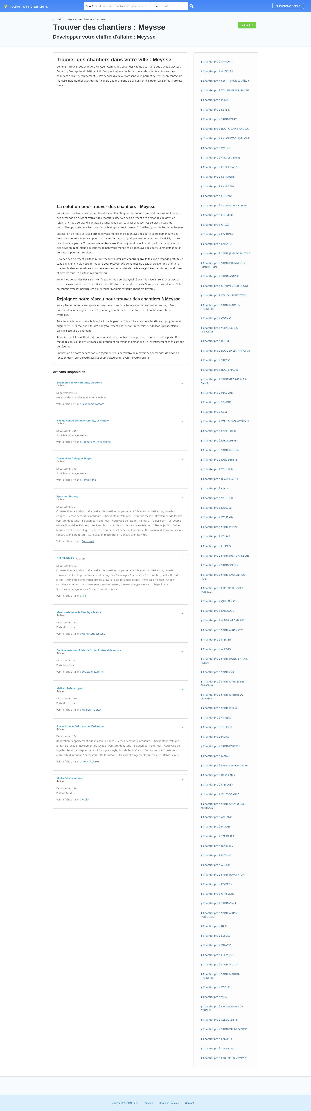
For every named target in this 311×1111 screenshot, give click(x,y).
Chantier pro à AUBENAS (218, 71)
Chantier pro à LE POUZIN (218, 176)
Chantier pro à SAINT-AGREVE (221, 276)
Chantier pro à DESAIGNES (219, 775)
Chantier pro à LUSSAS (216, 935)
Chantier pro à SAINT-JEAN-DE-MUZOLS (226, 253)
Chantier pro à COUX (215, 488)
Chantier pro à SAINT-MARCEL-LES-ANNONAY (223, 683)
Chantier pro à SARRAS (217, 360)
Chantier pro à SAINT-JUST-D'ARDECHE (226, 555)
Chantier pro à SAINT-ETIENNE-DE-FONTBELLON (223, 265)
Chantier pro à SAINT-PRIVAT (220, 526)
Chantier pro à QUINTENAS (219, 601)
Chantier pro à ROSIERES (218, 845)
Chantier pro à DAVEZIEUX (218, 186)
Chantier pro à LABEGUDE (218, 610)
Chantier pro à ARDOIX (216, 865)
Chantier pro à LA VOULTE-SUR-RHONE (226, 138)
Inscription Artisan (289, 5)
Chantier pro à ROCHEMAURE (220, 369)
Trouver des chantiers (27, 6)
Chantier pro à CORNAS (217, 318)
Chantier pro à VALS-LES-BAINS (221, 157)
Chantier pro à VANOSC (217, 945)
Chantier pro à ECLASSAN (218, 955)
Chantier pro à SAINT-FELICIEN (221, 746)
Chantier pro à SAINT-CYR (218, 672)
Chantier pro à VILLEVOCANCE (221, 794)
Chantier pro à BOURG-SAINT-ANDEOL (226, 128)
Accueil (57, 19)
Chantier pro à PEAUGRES (218, 392)
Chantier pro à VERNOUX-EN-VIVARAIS (226, 421)
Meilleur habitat (91, 709)
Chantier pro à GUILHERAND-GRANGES (226, 80)
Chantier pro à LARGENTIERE (220, 459)
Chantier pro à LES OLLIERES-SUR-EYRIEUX (222, 1008)
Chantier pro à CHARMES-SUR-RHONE (226, 285)
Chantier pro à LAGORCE (218, 1039)
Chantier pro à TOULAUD (218, 469)
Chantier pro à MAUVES (217, 756)
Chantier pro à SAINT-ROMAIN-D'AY (224, 874)
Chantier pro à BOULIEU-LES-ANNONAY (226, 350)
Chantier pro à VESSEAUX (218, 517)
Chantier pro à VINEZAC (217, 717)
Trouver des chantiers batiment (87, 19)
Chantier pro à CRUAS (216, 224)
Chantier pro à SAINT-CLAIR (219, 903)
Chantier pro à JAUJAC (216, 736)
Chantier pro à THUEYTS (217, 727)
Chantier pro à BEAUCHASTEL (220, 479)
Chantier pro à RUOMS (216, 341)
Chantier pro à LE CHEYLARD (220, 167)
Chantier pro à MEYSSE (217, 639)
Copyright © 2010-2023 (125, 1102)
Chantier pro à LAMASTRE (218, 244)
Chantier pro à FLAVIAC (217, 855)
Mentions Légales (169, 1102)
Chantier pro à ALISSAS (217, 649)
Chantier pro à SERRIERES (218, 836)
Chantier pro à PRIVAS (216, 100)
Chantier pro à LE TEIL (216, 109)
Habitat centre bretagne (96, 441)
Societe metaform (92, 671)
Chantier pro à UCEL (215, 411)
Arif (84, 595)
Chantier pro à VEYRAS (216, 536)
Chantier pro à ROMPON (218, 884)
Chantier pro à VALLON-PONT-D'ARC (225, 295)
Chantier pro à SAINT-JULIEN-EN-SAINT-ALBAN (226, 660)
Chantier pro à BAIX (215, 926)
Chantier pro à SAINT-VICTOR (220, 964)
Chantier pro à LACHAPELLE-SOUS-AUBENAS (222, 590)
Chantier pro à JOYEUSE (217, 507)
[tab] (120, 383)
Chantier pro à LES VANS (218, 196)
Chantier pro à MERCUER (218, 784)
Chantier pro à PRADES (217, 826)
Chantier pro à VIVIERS (216, 148)
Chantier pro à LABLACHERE (219, 440)
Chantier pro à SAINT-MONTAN (222, 450)
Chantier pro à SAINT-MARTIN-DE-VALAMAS (222, 696)
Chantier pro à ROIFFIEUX (218, 234)
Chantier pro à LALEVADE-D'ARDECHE (225, 765)
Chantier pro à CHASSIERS (218, 893)
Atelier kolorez (90, 761)
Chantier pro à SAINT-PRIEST (220, 708)
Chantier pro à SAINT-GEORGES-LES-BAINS (224, 381)
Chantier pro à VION (215, 997)
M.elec (86, 799)
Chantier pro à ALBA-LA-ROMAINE (223, 620)
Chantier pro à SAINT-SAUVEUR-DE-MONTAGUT (223, 805)
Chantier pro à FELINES (217, 546)
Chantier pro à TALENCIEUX (219, 1048)
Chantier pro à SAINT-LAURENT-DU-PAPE (223, 576)
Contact (189, 1102)
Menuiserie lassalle (93, 633)
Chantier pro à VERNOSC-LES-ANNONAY (220, 329)
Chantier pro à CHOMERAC (219, 215)
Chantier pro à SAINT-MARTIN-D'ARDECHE (220, 976)
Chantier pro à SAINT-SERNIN (220, 565)
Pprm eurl (88, 541)
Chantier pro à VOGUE (216, 987)
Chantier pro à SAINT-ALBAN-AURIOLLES (219, 914)
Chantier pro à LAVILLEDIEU (219, 431)
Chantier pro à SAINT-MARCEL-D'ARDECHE (220, 307)
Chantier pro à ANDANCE (218, 817)
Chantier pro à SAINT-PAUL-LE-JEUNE (225, 1029)
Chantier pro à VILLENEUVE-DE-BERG (225, 205)
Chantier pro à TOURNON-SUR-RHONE (226, 90)
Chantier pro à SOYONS (217, 402)
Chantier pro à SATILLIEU (218, 498)
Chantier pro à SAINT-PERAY (220, 119)
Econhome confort (93, 404)
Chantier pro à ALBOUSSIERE (220, 1019)
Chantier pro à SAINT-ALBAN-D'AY (223, 630)
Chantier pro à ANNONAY (218, 61)
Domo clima (89, 479)
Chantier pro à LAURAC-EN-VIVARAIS (225, 1058)
